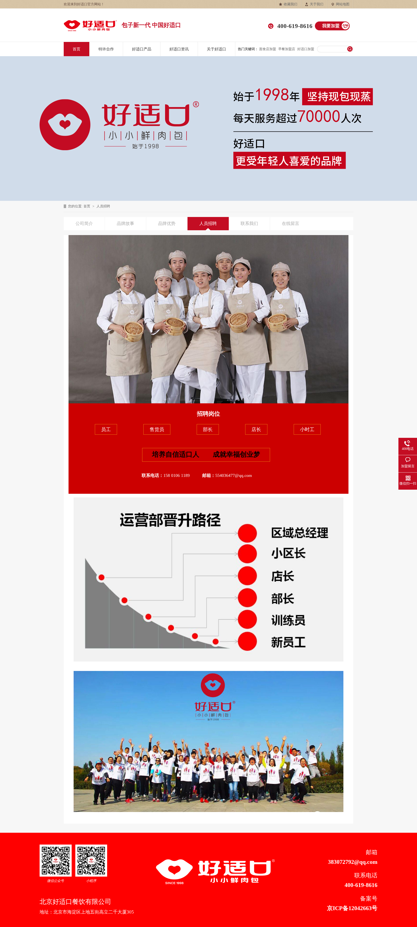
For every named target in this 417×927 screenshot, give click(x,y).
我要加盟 (331, 25)
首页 (76, 49)
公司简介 (84, 223)
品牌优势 (166, 223)
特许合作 (106, 49)
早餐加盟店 (286, 49)
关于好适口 (216, 49)
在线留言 (290, 223)
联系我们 (249, 223)
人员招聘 (103, 206)
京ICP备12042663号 (352, 908)
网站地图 (342, 4)
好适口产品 (141, 49)
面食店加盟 (267, 49)
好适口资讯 (179, 49)
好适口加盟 (305, 49)
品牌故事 (125, 223)
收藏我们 (290, 4)
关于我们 (316, 4)
